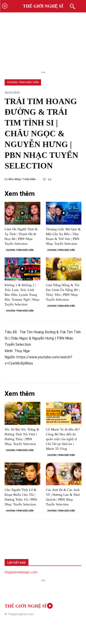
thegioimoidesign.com (21, 572)
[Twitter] (26, 543)
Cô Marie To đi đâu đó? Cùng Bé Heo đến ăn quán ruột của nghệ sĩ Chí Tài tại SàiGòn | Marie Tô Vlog (63, 439)
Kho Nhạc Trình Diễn (22, 179)
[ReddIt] (57, 543)
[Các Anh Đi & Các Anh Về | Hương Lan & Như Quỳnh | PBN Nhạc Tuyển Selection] (64, 473)
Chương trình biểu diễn (23, 82)
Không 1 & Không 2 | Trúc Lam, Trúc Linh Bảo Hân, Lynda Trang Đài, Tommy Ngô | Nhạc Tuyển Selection (22, 294)
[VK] (42, 543)
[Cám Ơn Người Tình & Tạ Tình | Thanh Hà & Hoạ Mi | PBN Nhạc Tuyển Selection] (22, 213)
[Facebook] (11, 543)
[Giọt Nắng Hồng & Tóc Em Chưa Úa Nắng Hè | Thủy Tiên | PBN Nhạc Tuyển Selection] (64, 268)
